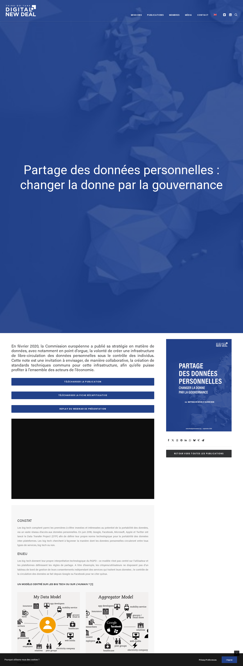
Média (188, 15)
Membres (174, 15)
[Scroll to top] (236, 653)
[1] (91, 584)
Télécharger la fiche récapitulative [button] (82, 395)
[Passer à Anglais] (214, 14)
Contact (202, 15)
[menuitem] (136, 15)
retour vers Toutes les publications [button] (199, 453)
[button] (225, 14)
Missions (136, 15)
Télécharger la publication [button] (82, 381)
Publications (155, 15)
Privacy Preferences (208, 659)
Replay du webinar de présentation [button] (83, 408)
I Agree (229, 659)
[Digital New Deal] (21, 10)
